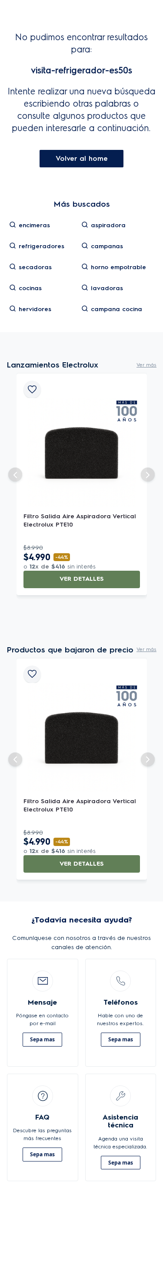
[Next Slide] (148, 475)
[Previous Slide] (15, 475)
